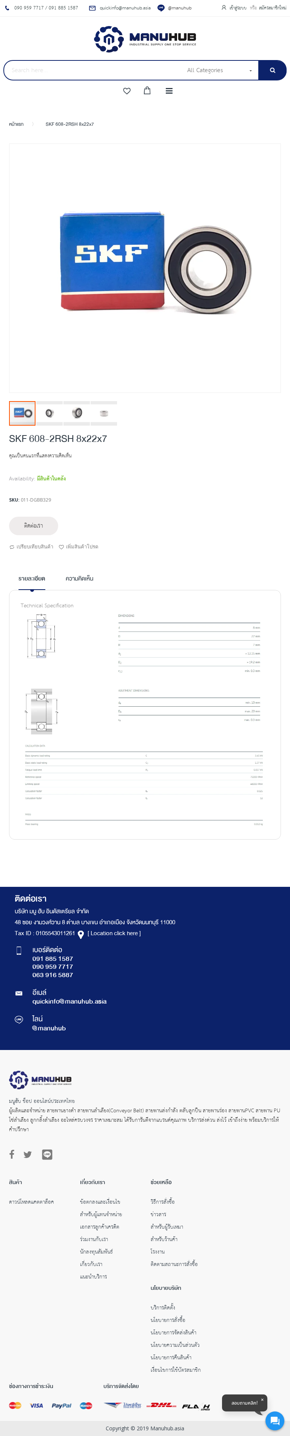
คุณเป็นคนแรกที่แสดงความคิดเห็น (40, 456)
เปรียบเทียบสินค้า (35, 546)
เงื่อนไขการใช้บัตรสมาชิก (176, 1371)
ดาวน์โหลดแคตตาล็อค (31, 1203)
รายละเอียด (32, 579)
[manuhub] (145, 39)
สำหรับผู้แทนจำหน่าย (101, 1215)
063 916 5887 (52, 975)
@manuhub (179, 8)
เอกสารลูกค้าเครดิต (99, 1228)
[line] (47, 1155)
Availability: (22, 479)
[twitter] (28, 1155)
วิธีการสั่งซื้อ (163, 1203)
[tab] (32, 582)
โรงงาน (158, 1253)
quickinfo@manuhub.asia (69, 1002)
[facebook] (13, 1155)
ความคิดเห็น (79, 579)
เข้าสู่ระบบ (239, 8)
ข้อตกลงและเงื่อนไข (100, 1203)
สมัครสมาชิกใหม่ (273, 8)
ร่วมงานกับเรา (94, 1240)
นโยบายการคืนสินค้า (171, 1358)
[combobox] (93, 70)
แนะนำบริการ (93, 1278)
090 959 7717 (52, 967)
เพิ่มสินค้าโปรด (82, 546)
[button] (49, 413)
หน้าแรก (16, 124)
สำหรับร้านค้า (164, 1240)
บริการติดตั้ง (163, 1309)
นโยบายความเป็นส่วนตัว (175, 1346)
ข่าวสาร (158, 1215)
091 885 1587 (52, 959)
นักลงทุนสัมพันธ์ (96, 1253)
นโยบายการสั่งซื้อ (168, 1321)
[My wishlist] (126, 91)
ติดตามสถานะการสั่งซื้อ (174, 1265)
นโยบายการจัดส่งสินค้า (173, 1333)
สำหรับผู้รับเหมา (167, 1228)
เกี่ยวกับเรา (91, 1265)
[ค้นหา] (272, 70)
